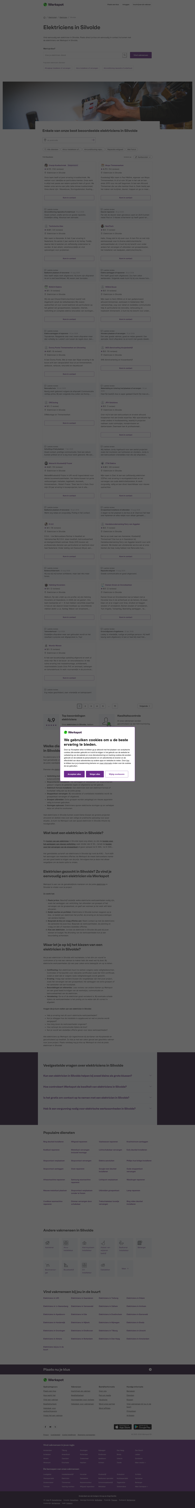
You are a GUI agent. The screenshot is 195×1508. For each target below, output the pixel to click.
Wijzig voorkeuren (116, 774)
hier (127, 760)
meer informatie (106, 763)
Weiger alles (95, 774)
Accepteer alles (74, 774)
